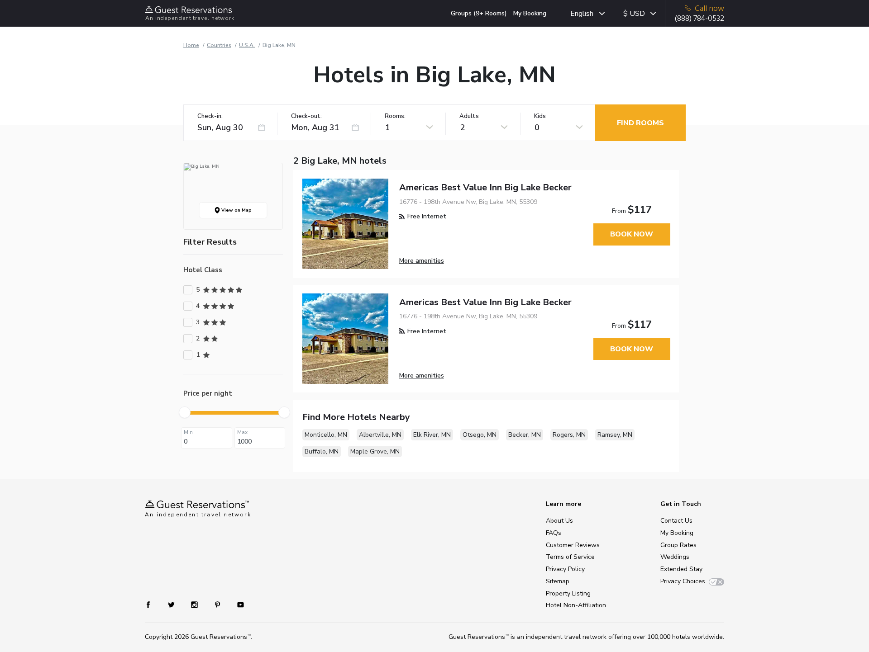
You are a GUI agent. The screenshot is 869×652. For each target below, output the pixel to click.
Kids (540, 116)
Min (188, 432)
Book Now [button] (631, 234)
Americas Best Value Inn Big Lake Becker (485, 187)
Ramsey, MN (614, 434)
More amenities (421, 260)
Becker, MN (524, 434)
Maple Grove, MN (375, 451)
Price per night (207, 393)
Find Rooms (640, 123)
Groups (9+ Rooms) (479, 13)
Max (242, 432)
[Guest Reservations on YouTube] (237, 603)
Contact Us (676, 520)
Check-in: (210, 116)
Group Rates (678, 545)
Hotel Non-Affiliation (576, 605)
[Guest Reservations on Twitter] (172, 603)
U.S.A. (247, 45)
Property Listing (568, 593)
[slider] (185, 412)
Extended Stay (681, 569)
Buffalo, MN (322, 451)
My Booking (529, 13)
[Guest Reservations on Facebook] (153, 603)
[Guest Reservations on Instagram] (195, 603)
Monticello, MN (326, 434)
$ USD (634, 14)
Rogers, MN (569, 434)
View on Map (236, 210)
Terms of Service (570, 557)
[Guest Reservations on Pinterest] (218, 603)
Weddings (674, 557)
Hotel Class (202, 269)
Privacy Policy (565, 569)
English (581, 14)
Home (191, 45)
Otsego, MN (480, 434)
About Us (559, 520)
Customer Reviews (573, 545)
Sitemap (557, 581)
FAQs (553, 533)
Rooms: (395, 116)
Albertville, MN (380, 434)
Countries (219, 45)
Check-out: (306, 116)
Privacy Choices (682, 581)
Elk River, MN (432, 434)
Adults (469, 116)
